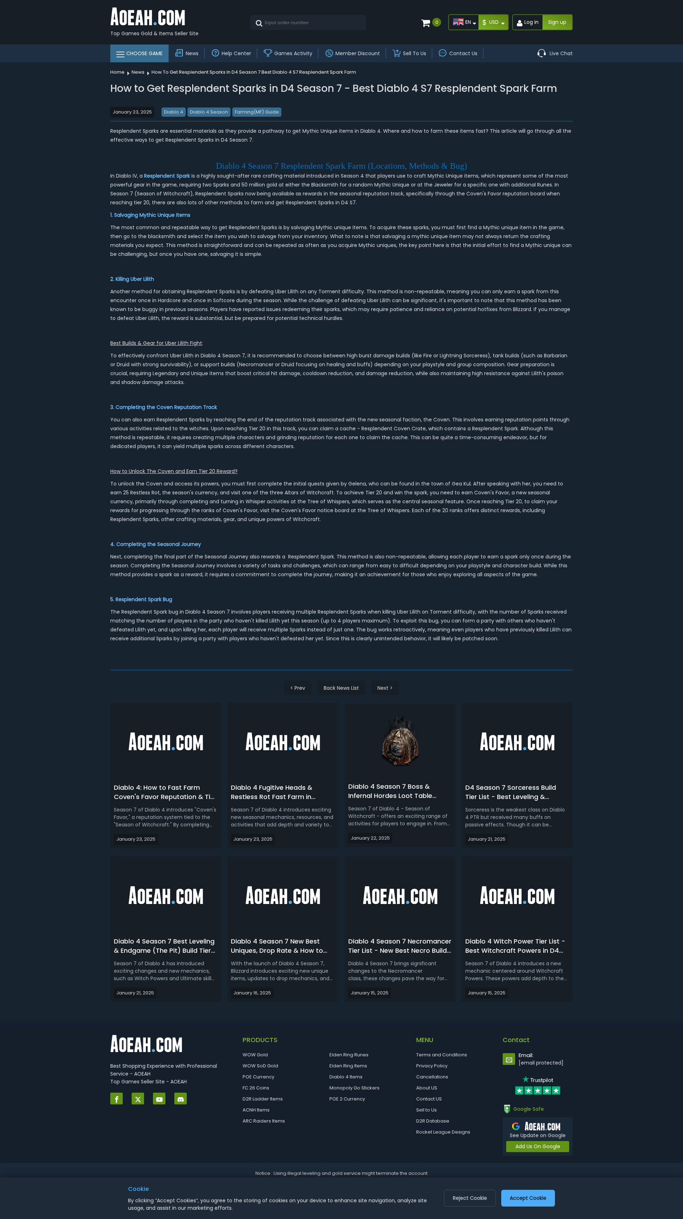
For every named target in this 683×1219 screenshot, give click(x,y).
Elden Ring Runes (349, 1054)
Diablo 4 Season (209, 112)
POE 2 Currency (347, 1098)
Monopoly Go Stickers (354, 1087)
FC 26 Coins (256, 1087)
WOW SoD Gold (260, 1065)
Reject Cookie (470, 1198)
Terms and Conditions (441, 1054)
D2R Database (432, 1121)
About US (426, 1087)
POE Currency (258, 1076)
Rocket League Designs (443, 1132)
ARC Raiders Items (264, 1121)
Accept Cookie (528, 1198)
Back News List (341, 688)
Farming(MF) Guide (257, 112)
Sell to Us (426, 1110)
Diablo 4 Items (345, 1076)
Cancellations (432, 1076)
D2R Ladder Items (263, 1098)
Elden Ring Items (348, 1065)
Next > (385, 688)
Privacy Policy (432, 1065)
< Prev (297, 688)
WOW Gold (255, 1054)
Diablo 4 (173, 112)
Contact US (429, 1098)
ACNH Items (256, 1110)
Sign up (557, 22)
